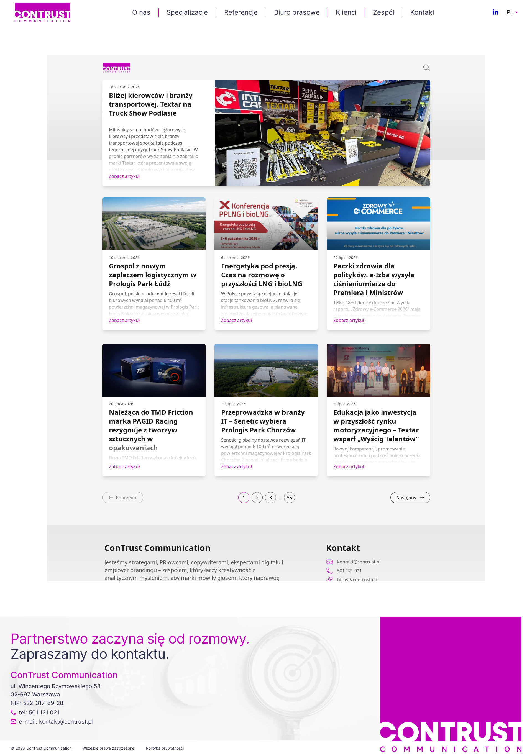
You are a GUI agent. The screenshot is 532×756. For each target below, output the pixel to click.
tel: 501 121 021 (39, 712)
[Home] (42, 12)
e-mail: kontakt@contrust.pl (56, 721)
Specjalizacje (187, 12)
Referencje (241, 12)
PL (510, 12)
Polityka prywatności (165, 748)
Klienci (346, 12)
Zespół (383, 12)
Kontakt (422, 12)
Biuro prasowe (297, 12)
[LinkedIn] (495, 12)
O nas (141, 12)
